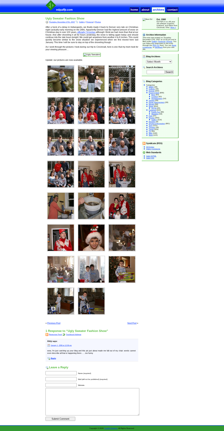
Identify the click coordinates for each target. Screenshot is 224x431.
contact (172, 9)
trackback (159, 47)
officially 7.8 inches (86, 32)
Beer (153, 95)
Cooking (154, 97)
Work (151, 135)
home (134, 9)
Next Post (131, 323)
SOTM (153, 108)
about (145, 9)
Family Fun (155, 112)
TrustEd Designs (110, 428)
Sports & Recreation (157, 123)
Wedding (155, 114)
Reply (53, 358)
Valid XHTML (151, 156)
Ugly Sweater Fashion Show (65, 18)
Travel (151, 129)
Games (152, 100)
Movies (151, 104)
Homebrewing (156, 98)
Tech (151, 125)
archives (158, 9)
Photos (98, 22)
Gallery (82, 22)
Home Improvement (156, 102)
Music (151, 106)
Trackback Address (73, 334)
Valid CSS (150, 158)
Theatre (152, 127)
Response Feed (55, 334)
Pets (150, 116)
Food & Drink (154, 93)
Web (150, 133)
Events (151, 91)
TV (150, 131)
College (152, 89)
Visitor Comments (153, 149)
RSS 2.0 (156, 45)
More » (173, 27)
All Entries (150, 147)
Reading (152, 122)
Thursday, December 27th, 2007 (62, 22)
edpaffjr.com (64, 9)
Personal (89, 22)
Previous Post (53, 323)
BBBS (151, 87)
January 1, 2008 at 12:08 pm (61, 345)
